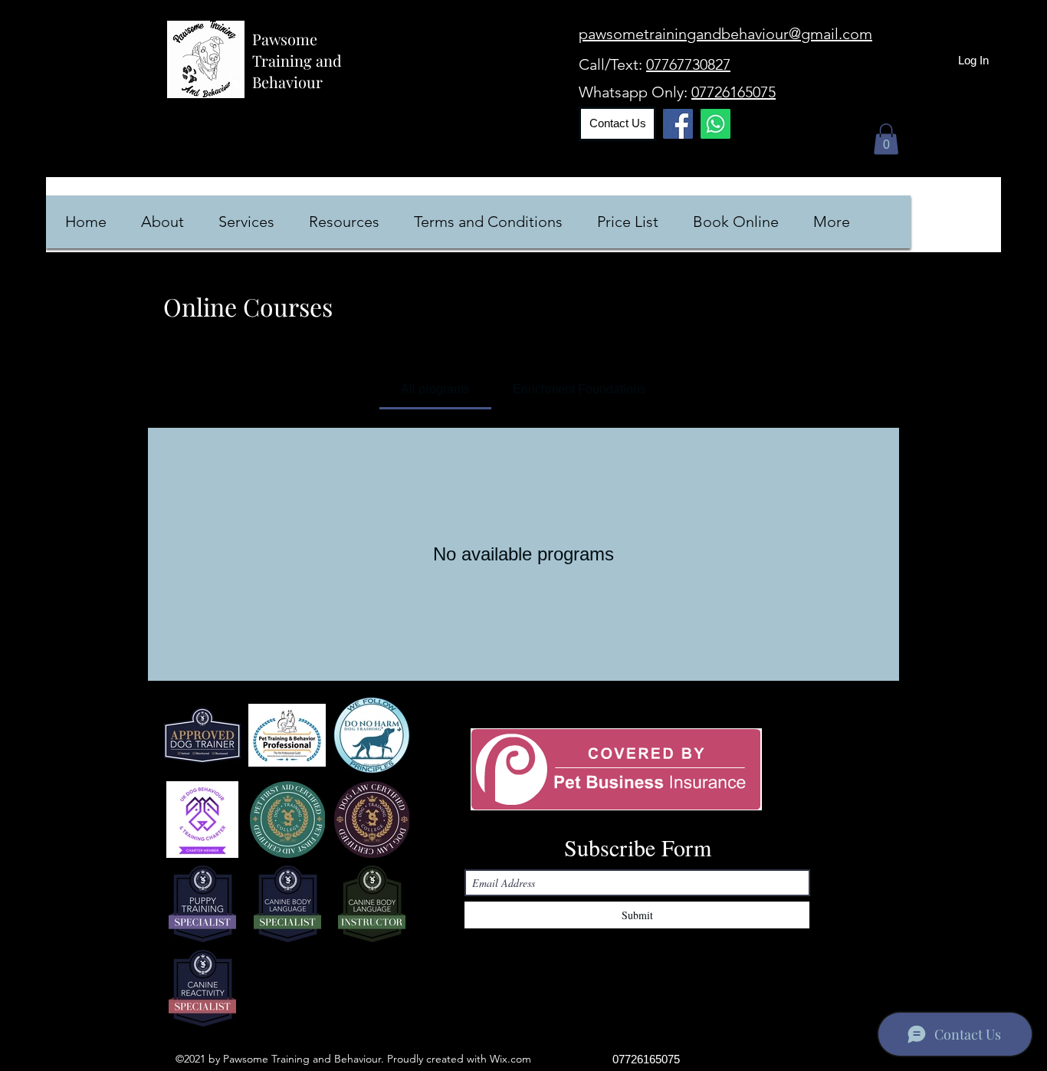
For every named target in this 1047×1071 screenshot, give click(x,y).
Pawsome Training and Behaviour (297, 60)
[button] (886, 139)
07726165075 (733, 92)
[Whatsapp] (715, 124)
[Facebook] (678, 124)
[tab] (435, 389)
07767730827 (688, 64)
